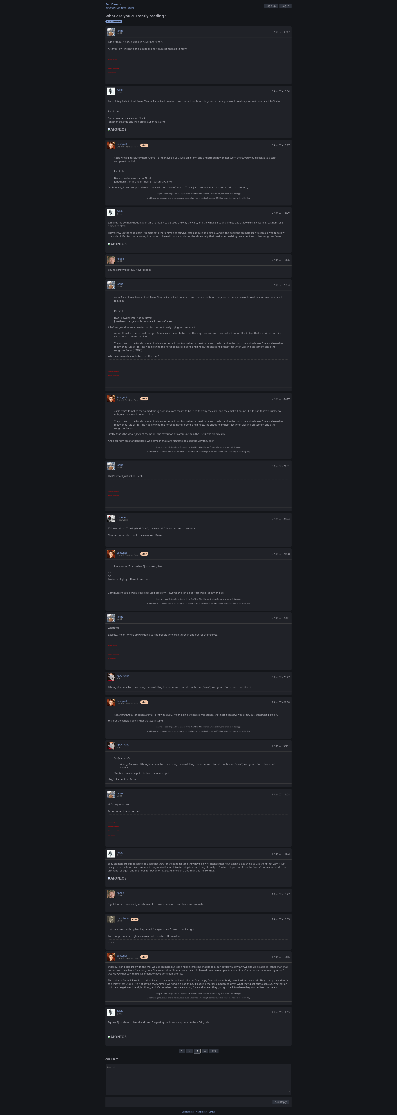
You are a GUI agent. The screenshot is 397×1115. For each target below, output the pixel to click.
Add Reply (281, 1102)
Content (111, 1067)
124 (214, 1051)
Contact (212, 1111)
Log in (285, 6)
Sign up (271, 6)
